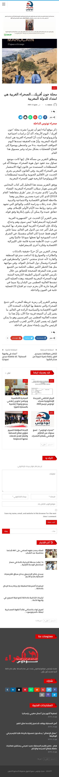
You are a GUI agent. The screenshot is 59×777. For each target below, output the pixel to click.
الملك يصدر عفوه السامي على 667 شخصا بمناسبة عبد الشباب (25, 552)
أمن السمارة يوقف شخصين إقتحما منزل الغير (36, 723)
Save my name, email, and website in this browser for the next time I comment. (30, 515)
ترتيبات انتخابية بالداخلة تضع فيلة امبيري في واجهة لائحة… (23, 599)
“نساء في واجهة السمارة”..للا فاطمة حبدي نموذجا (14, 356)
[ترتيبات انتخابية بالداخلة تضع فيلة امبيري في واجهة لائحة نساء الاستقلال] (51, 600)
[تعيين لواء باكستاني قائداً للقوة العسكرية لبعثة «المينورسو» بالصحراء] (51, 612)
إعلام (54, 87)
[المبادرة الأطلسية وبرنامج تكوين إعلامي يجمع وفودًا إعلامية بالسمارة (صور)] (16, 387)
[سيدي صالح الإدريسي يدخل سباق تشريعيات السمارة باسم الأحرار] (51, 577)
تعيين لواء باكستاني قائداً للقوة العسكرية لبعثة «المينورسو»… (24, 611)
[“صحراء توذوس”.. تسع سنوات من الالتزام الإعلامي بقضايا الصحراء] (42, 419)
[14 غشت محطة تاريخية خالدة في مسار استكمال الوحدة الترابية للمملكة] (51, 565)
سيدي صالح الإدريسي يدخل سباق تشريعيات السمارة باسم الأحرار (23, 575)
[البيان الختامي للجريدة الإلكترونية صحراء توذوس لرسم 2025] (42, 387)
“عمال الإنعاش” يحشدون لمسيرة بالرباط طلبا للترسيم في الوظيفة (31, 734)
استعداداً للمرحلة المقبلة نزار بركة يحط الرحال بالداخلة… (23, 587)
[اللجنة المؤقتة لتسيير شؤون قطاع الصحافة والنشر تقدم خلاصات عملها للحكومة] (16, 419)
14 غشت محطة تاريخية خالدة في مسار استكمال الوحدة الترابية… (26, 563)
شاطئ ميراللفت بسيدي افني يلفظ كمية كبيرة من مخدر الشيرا (45, 356)
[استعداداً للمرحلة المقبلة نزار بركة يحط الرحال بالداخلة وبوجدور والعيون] (51, 589)
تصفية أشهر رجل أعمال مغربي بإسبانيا (39, 713)
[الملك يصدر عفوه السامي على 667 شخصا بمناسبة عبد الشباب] (51, 553)
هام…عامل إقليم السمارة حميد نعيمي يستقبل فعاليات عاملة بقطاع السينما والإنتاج (31, 747)
